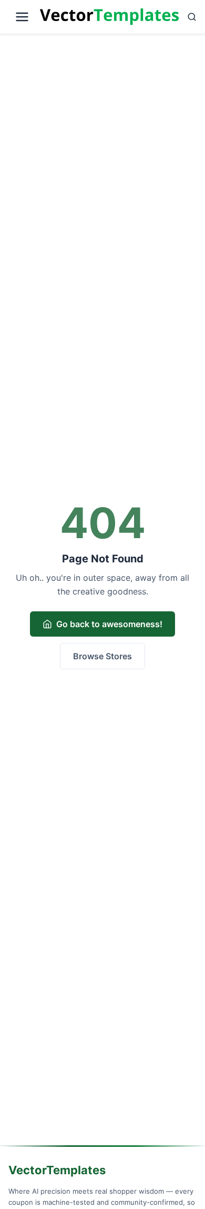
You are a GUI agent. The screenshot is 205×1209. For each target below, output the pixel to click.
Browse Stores (102, 656)
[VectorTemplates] (109, 16)
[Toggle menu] (22, 17)
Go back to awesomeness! (109, 624)
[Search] (192, 17)
